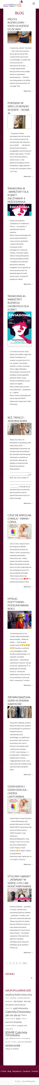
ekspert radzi (8, 1008)
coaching (13, 998)
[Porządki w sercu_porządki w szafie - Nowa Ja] (19, 122)
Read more (27, 91)
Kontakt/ (35, 1071)
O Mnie (3, 1071)
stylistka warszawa (14, 1038)
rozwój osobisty (9, 1029)
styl (6, 1038)
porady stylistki (10, 1025)
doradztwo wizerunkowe (15, 1005)
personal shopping (13, 1022)
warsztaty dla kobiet (25, 1042)
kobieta (24, 1015)
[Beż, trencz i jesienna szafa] (19, 429)
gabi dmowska (20, 1008)
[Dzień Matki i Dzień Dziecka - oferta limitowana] (19, 806)
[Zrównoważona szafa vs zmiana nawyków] (19, 712)
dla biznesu (9, 1001)
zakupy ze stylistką (12, 1049)
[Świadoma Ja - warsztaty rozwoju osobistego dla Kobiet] (19, 329)
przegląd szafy (22, 1025)
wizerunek (12, 1045)
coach (7, 998)
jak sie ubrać (13, 1015)
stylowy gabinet (25, 1038)
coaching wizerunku (23, 998)
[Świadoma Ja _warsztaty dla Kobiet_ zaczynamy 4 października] (19, 210)
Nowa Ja (24, 1018)
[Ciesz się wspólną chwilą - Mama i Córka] (19, 531)
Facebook (26, 1071)
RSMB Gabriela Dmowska (16, 1033)
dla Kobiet (18, 1001)
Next (24, 963)
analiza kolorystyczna (18, 994)
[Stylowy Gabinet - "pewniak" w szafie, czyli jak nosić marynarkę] (19, 895)
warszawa (14, 1041)
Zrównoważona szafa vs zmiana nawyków (19, 700)
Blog (9, 1071)
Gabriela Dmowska (18, 1011)
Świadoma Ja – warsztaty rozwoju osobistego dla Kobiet (18, 302)
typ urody (7, 1041)
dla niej (27, 1001)
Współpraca (16, 1071)
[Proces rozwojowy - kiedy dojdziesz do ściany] (19, 37)
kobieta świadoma (10, 1018)
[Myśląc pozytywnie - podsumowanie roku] (19, 620)
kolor (18, 1018)
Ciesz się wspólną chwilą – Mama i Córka (19, 518)
